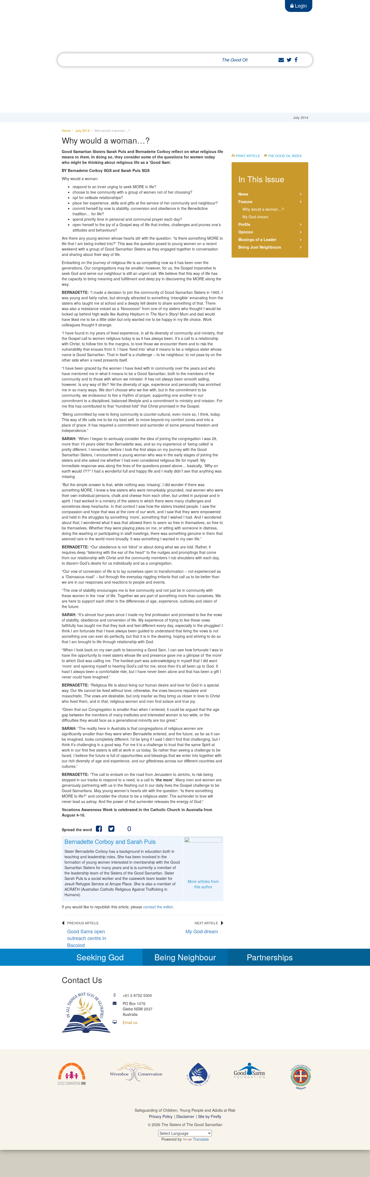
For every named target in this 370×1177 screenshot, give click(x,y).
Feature (245, 201)
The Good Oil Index (285, 155)
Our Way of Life (143, 60)
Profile (244, 224)
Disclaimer (185, 1116)
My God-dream (202, 931)
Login (301, 5)
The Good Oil (235, 60)
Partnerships (270, 957)
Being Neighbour (185, 957)
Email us (130, 1022)
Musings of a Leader (257, 239)
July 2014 (82, 130)
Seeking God (100, 957)
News (243, 194)
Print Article (248, 155)
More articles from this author (203, 884)
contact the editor (158, 906)
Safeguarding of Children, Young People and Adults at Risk (185, 1110)
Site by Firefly (209, 1116)
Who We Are (79, 60)
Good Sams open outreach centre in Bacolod (86, 938)
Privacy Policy (161, 1116)
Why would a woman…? (263, 209)
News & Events (179, 60)
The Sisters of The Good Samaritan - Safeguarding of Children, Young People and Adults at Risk (133, 29)
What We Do (110, 60)
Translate (201, 1139)
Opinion (245, 232)
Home (66, 130)
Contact (207, 60)
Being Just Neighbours (259, 247)
